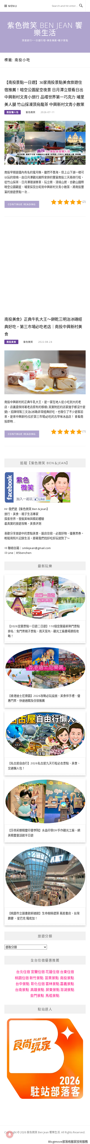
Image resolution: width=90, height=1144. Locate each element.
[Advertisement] (45, 270)
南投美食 (11, 341)
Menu (12, 6)
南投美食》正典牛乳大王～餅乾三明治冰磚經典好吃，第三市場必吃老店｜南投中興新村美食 (43, 326)
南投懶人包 (13, 112)
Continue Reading (22, 204)
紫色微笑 (30, 112)
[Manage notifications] (9, 1134)
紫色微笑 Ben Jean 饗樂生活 (45, 29)
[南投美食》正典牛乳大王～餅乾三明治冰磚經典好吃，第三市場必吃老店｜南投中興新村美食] (45, 372)
